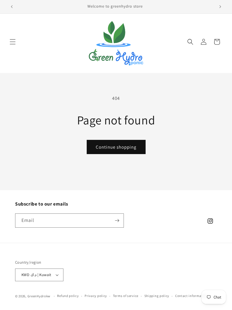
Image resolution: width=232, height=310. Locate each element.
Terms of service (125, 296)
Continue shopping (116, 147)
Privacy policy (96, 296)
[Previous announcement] (11, 6)
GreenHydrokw (38, 296)
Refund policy (68, 296)
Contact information (191, 296)
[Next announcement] (220, 6)
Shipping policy (156, 296)
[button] (12, 41)
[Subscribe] (117, 220)
